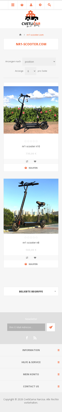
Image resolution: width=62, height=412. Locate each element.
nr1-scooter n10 (31, 146)
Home (20, 35)
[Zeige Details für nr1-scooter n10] (31, 109)
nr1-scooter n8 (31, 242)
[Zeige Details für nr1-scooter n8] (31, 206)
